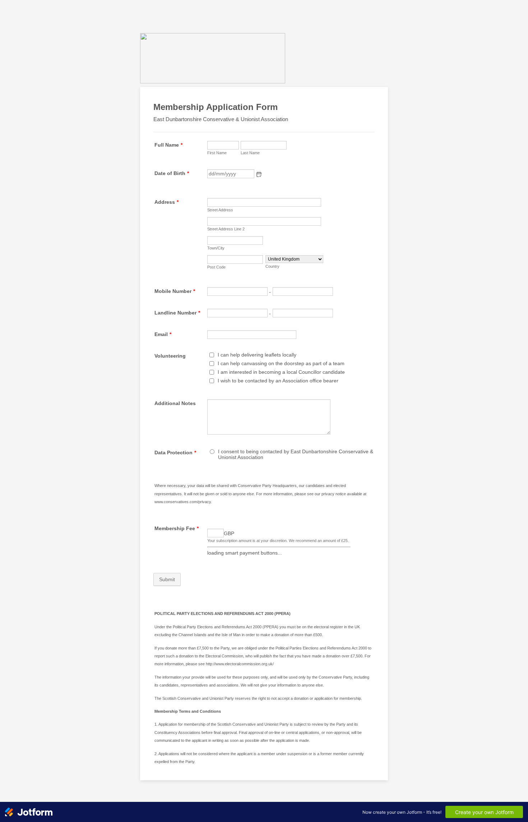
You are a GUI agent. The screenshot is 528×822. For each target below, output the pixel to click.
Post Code (216, 267)
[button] (259, 174)
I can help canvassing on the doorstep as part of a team (281, 363)
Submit (167, 579)
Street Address (220, 210)
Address (166, 202)
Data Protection (175, 452)
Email (162, 334)
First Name (217, 153)
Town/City (215, 248)
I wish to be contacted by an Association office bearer (278, 381)
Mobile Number (174, 291)
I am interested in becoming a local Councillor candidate (281, 372)
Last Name (250, 153)
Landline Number (177, 313)
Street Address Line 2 (226, 229)
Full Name (168, 145)
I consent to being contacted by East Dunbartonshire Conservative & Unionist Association (295, 454)
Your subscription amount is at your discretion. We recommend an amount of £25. (278, 540)
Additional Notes (175, 403)
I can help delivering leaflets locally (257, 355)
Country (272, 266)
